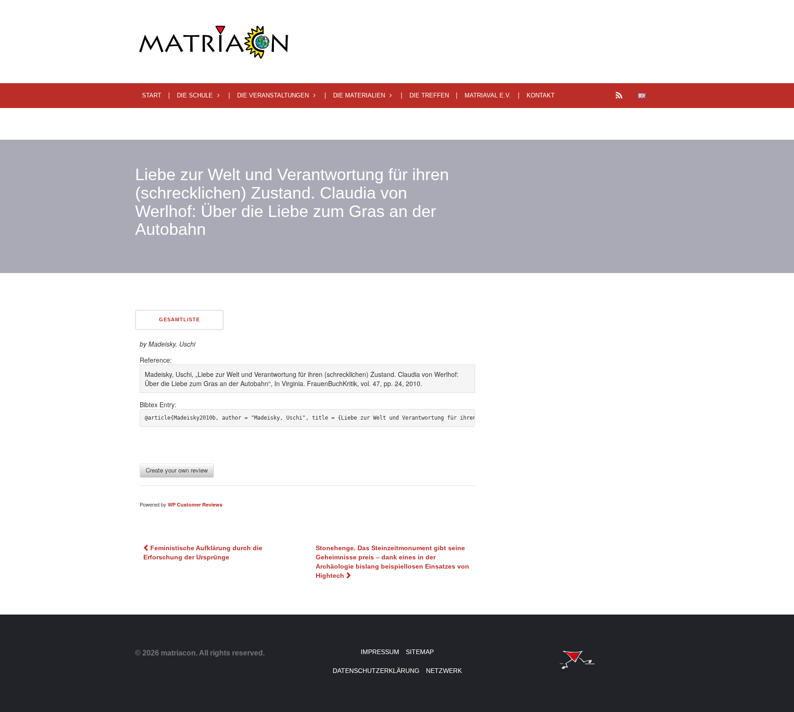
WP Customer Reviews (195, 504)
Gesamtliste (179, 319)
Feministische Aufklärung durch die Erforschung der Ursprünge (202, 552)
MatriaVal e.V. (488, 95)
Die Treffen (429, 95)
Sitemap (420, 651)
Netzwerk (444, 670)
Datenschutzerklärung (376, 670)
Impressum (380, 651)
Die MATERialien (359, 95)
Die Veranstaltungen (273, 95)
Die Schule (195, 95)
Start (151, 95)
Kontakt (541, 95)
